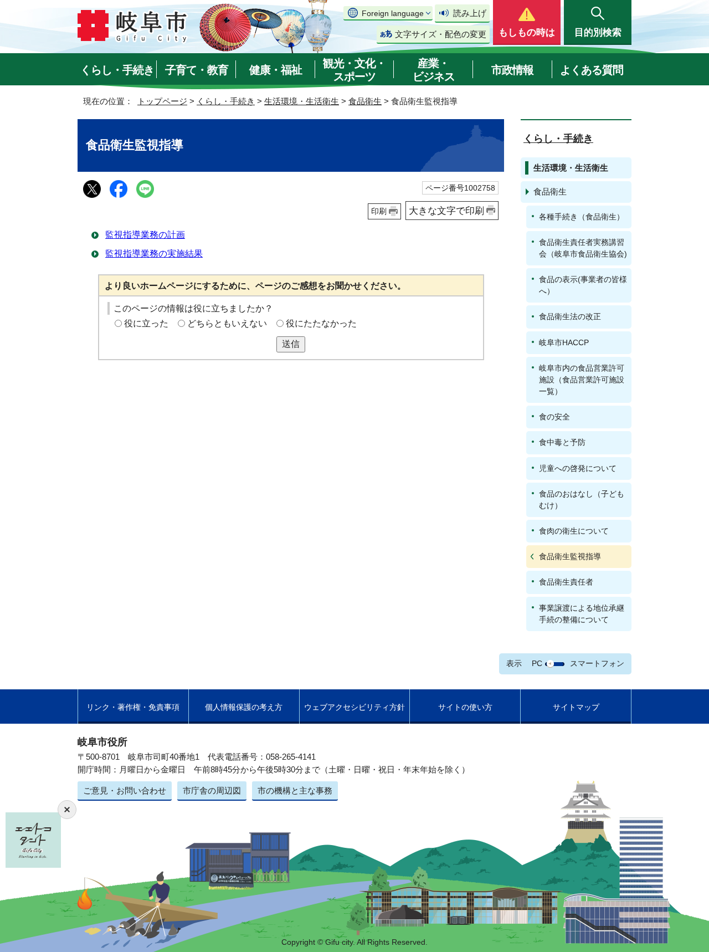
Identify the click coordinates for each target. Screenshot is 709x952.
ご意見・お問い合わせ (124, 790)
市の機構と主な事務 (295, 790)
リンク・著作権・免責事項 (132, 707)
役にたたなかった (321, 323)
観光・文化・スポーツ (354, 70)
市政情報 (512, 70)
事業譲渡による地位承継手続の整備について (581, 613)
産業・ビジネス (434, 70)
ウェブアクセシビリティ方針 (354, 707)
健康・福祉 (275, 70)
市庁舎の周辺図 (212, 790)
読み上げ (469, 13)
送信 (291, 344)
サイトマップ (576, 707)
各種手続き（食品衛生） (581, 216)
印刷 (379, 211)
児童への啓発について (577, 468)
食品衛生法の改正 (570, 316)
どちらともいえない (227, 323)
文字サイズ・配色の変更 (440, 34)
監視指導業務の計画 (145, 234)
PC (537, 663)
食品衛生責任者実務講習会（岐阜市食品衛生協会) (583, 248)
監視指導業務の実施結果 (154, 253)
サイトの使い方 (465, 707)
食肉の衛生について (574, 530)
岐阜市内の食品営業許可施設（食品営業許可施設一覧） (581, 380)
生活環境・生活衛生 (301, 101)
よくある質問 (591, 70)
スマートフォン (597, 663)
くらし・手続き (117, 70)
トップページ (162, 101)
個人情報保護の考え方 (243, 707)
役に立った (146, 323)
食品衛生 (365, 101)
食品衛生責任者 (566, 581)
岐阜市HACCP (564, 342)
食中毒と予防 (562, 442)
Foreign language (393, 13)
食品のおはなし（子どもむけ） (581, 499)
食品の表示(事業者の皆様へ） (583, 285)
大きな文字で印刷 (446, 210)
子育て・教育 (196, 70)
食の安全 (554, 416)
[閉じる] (67, 809)
